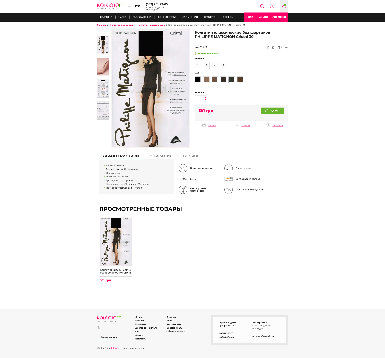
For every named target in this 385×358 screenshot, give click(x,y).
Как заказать (173, 324)
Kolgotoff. (115, 348)
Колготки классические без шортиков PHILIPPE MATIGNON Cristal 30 (115, 271)
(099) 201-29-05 (226, 333)
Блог (169, 320)
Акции (263, 17)
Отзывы (171, 317)
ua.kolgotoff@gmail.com (263, 336)
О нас (138, 317)
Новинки (280, 17)
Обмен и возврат (176, 331)
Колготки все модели (122, 25)
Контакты (140, 338)
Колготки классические (151, 25)
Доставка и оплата (146, 328)
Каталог (139, 320)
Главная (101, 25)
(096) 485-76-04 (226, 337)
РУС (137, 6)
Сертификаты (174, 328)
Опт (250, 17)
